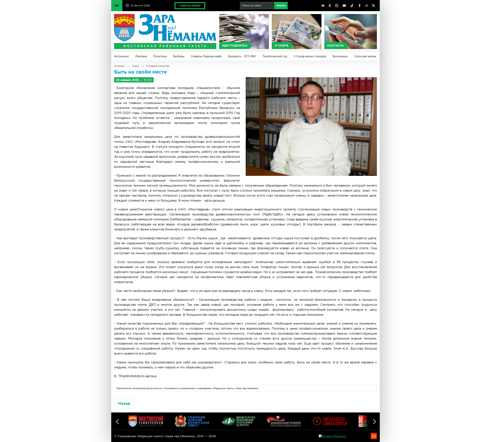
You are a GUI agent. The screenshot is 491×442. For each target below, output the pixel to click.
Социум (135, 66)
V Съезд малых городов (309, 56)
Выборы (179, 56)
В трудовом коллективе (158, 66)
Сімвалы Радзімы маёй (206, 56)
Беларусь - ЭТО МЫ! (242, 56)
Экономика (340, 56)
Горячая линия (189, 5)
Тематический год (274, 56)
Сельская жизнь (365, 56)
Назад (124, 403)
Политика (160, 56)
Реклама (141, 56)
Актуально (121, 56)
